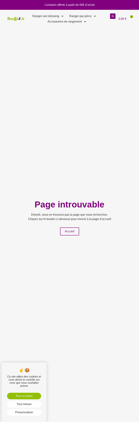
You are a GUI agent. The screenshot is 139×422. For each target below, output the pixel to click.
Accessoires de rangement (65, 21)
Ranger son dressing (45, 16)
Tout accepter (24, 395)
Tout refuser (24, 404)
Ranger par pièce (80, 16)
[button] (112, 16)
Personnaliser (24, 412)
